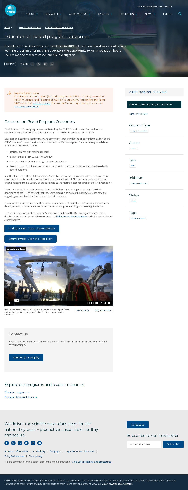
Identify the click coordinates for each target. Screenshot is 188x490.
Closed (133, 201)
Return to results (138, 113)
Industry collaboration (139, 183)
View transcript (83, 310)
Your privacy (35, 456)
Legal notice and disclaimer (80, 451)
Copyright (55, 451)
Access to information (16, 451)
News (148, 14)
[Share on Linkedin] (45, 64)
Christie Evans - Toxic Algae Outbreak (32, 228)
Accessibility (38, 451)
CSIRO (133, 148)
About (30, 14)
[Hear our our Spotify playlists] (26, 443)
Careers (103, 14)
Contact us (137, 424)
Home (7, 27)
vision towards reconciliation (117, 483)
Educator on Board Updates (72, 216)
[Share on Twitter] (38, 64)
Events (167, 14)
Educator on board (138, 218)
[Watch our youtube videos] (39, 443)
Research (52, 14)
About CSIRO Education (30, 27)
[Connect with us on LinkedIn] (20, 443)
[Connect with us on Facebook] (6, 443)
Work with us (78, 14)
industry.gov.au (41, 103)
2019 (132, 166)
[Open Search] (180, 13)
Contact (10, 64)
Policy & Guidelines (14, 456)
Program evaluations (139, 131)
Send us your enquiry (26, 357)
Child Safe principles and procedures (91, 461)
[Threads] (33, 443)
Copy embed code (102, 310)
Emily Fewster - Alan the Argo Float (30, 238)
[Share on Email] (52, 64)
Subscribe (173, 444)
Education (127, 14)
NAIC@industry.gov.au (26, 106)
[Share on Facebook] (32, 64)
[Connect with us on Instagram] (13, 443)
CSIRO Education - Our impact (59, 27)
